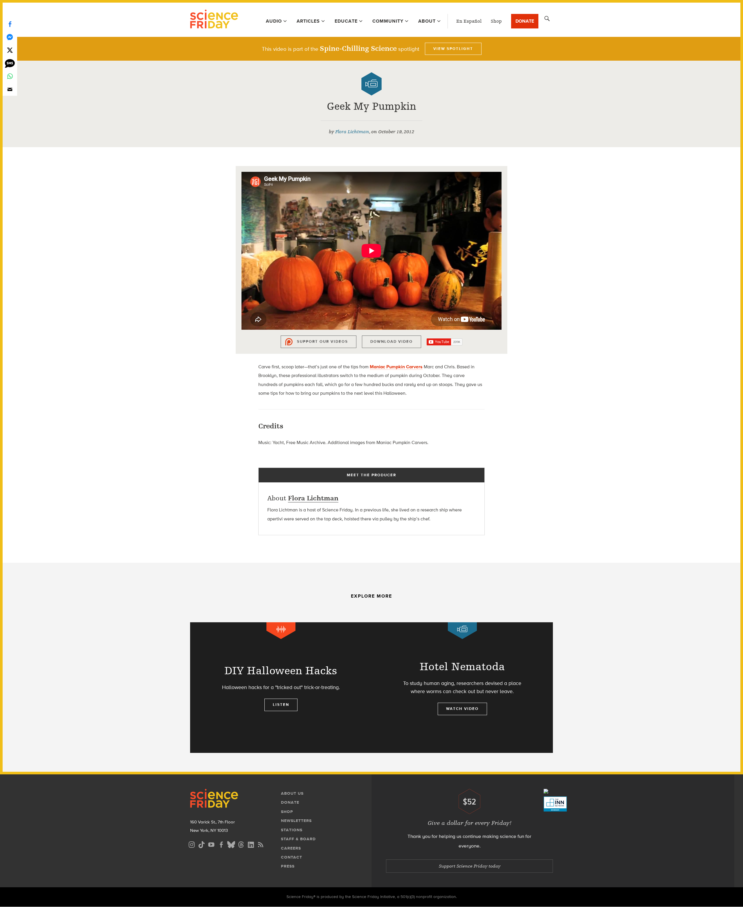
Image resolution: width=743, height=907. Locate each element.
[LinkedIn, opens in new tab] (250, 844)
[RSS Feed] (260, 844)
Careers (291, 848)
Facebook (10, 23)
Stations (291, 829)
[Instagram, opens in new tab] (191, 844)
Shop (496, 21)
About (427, 21)
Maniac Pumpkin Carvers (396, 366)
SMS (10, 63)
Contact (291, 857)
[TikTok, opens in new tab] (201, 844)
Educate (346, 21)
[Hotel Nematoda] (462, 687)
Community (387, 21)
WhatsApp (10, 76)
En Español (468, 21)
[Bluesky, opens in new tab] (231, 844)
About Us (292, 793)
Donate (524, 21)
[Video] (371, 83)
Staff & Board (298, 838)
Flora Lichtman (352, 131)
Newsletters (296, 820)
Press (288, 866)
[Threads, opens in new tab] (241, 844)
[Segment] (280, 630)
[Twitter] (10, 50)
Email (10, 89)
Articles (308, 21)
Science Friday (214, 20)
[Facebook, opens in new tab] (221, 844)
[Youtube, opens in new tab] (211, 844)
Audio (274, 21)
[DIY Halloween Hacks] (281, 687)
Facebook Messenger (10, 37)
